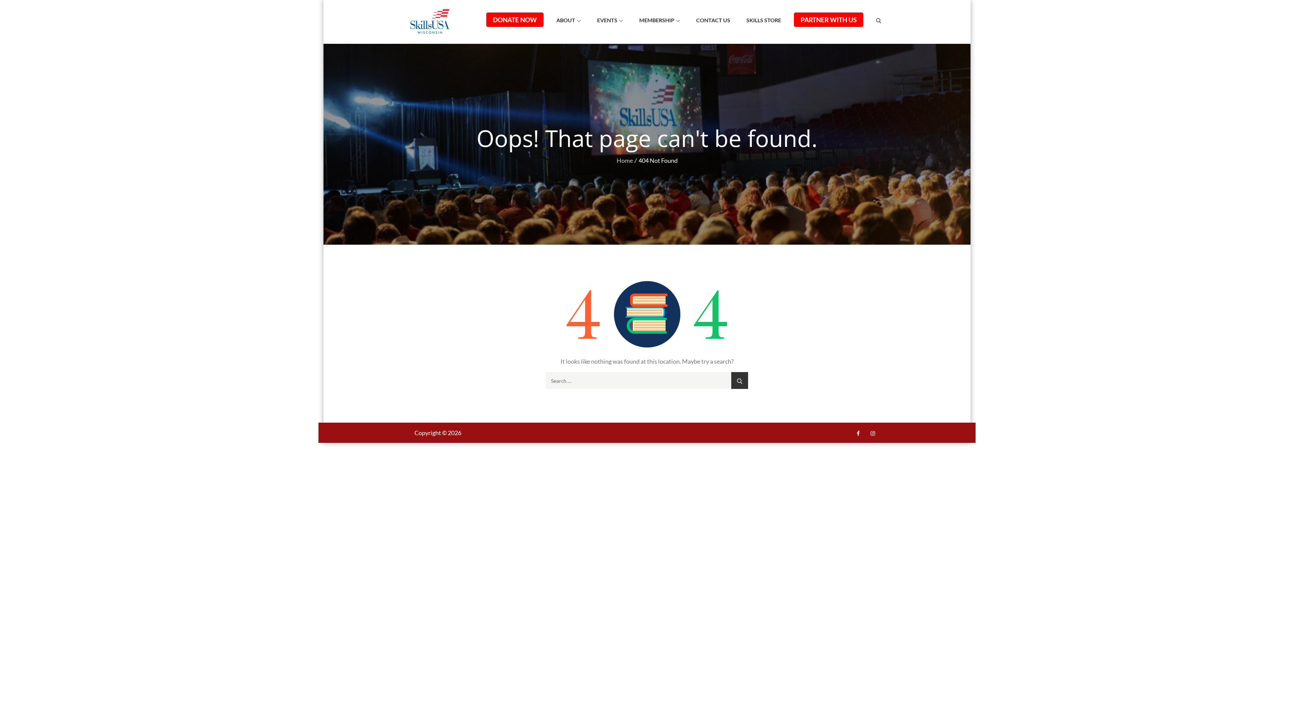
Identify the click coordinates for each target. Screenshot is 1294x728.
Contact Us (713, 20)
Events (607, 20)
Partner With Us (829, 20)
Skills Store (763, 20)
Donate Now (515, 20)
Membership (656, 20)
